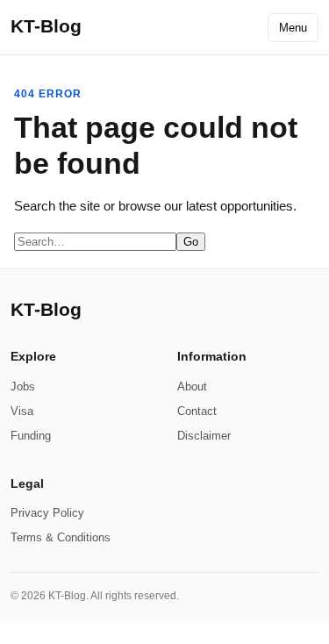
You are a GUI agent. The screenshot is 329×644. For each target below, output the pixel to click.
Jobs (23, 386)
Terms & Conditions (61, 537)
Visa (22, 411)
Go (190, 241)
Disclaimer (204, 435)
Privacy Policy (47, 512)
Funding (31, 435)
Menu (293, 27)
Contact (197, 411)
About (192, 386)
